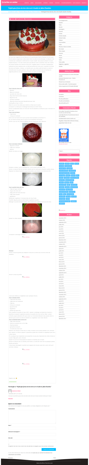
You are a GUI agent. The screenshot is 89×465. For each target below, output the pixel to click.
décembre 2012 (62, 318)
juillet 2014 (61, 277)
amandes (62, 163)
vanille (67, 199)
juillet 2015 (61, 250)
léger (68, 184)
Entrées (45, 2)
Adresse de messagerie (14, 431)
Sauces (60, 55)
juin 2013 (61, 305)
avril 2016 (61, 231)
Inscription (61, 94)
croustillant (69, 168)
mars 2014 (61, 285)
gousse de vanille (69, 180)
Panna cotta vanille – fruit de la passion (67, 84)
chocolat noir (62, 168)
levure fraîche (63, 184)
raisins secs (72, 191)
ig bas (71, 182)
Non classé (61, 49)
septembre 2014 (62, 272)
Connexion (61, 96)
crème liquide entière (64, 173)
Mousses (67, 187)
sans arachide (70, 194)
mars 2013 (61, 312)
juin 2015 (61, 253)
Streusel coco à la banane (64, 81)
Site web (10, 438)
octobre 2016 (62, 220)
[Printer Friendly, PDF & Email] (12, 381)
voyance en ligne (16, 391)
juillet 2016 (61, 224)
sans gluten (62, 196)
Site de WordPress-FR (63, 103)
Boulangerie (38, 2)
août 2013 (61, 301)
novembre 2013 (62, 294)
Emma (60, 111)
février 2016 (61, 235)
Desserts (84, 2)
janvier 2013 (62, 316)
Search (69, 154)
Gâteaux (25, 11)
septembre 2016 (62, 222)
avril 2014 (61, 283)
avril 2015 (61, 257)
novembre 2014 (62, 268)
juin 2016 (61, 226)
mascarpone (74, 184)
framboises (66, 177)
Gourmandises (62, 42)
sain (65, 194)
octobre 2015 (62, 244)
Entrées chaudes (62, 35)
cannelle (61, 166)
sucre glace (62, 199)
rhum (61, 194)
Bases (32, 2)
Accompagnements (66, 2)
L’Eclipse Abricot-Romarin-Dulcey (71, 120)
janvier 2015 (62, 264)
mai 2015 (61, 255)
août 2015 (61, 248)
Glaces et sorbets (74, 177)
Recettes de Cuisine (63, 144)
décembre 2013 (62, 292)
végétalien (73, 201)
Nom (9, 425)
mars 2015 (61, 259)
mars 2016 (61, 233)
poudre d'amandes (64, 191)
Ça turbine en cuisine (9, 2)
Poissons (57, 2)
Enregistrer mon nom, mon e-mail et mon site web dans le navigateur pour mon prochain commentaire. (31, 446)
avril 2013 (61, 309)
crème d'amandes (63, 170)
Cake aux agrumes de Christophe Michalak (68, 86)
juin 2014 (61, 279)
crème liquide (72, 170)
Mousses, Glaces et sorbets (34, 11)
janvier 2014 (62, 290)
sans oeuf (74, 196)
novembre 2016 (62, 218)
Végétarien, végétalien (64, 64)
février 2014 (61, 288)
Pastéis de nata (68, 123)
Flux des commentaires (64, 101)
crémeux (73, 173)
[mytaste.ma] (62, 210)
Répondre (10, 398)
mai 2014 (61, 281)
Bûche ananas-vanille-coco (69, 118)
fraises (61, 177)
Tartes (60, 59)
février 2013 (61, 314)
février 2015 (61, 261)
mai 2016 (61, 229)
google (60, 123)
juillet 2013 (61, 303)
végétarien (62, 203)
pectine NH (62, 189)
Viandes (51, 2)
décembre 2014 (62, 266)
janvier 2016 (62, 237)
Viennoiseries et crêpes (65, 201)
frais (78, 175)
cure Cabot (62, 175)
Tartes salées (62, 62)
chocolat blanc (68, 166)
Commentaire (11, 408)
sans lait (68, 196)
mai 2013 (61, 307)
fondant (73, 175)
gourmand (62, 180)
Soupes (60, 57)
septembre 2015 (62, 246)
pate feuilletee (74, 187)
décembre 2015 (62, 239)
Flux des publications (63, 98)
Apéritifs (26, 2)
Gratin (60, 44)
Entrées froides (62, 38)
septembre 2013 (62, 299)
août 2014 (61, 274)
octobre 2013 (62, 296)
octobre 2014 (62, 270)
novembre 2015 (62, 242)
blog (60, 120)
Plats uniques (76, 2)
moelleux (62, 187)
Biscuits (60, 27)
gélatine (66, 182)
